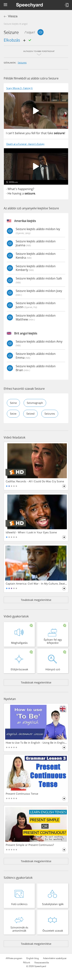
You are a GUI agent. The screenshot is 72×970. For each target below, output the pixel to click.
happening (25, 189)
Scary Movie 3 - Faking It (19, 88)
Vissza (12, 16)
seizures (22, 62)
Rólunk (26, 962)
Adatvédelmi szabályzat (54, 958)
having (16, 193)
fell (33, 133)
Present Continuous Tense (22, 793)
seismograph (35, 403)
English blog (32, 958)
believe (20, 133)
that (44, 133)
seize (13, 413)
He (9, 193)
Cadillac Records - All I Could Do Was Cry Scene (35, 481)
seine (13, 403)
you (28, 133)
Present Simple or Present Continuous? (30, 845)
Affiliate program (14, 958)
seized (30, 413)
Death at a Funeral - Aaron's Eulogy (25, 144)
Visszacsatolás (41, 962)
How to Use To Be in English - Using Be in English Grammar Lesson (36, 742)
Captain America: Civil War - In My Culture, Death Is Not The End (36, 583)
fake (50, 133)
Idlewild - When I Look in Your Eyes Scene (31, 532)
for (38, 133)
